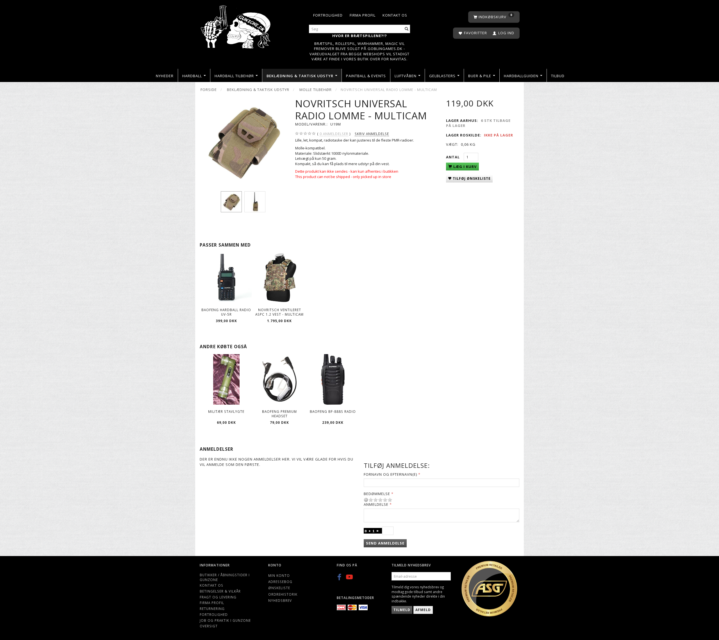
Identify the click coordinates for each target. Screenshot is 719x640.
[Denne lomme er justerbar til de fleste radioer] (243, 141)
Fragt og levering (218, 597)
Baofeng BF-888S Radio (333, 411)
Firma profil (363, 15)
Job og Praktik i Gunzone (225, 620)
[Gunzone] (236, 25)
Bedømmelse (377, 493)
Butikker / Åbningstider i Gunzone (225, 577)
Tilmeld (401, 609)
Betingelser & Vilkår (220, 591)
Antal (453, 157)
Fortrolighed (328, 15)
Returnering (212, 608)
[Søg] (407, 29)
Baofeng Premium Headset (279, 413)
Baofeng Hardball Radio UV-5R (226, 312)
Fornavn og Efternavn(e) (390, 474)
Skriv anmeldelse (372, 133)
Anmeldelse (376, 504)
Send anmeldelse (385, 543)
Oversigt (209, 626)
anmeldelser (334, 133)
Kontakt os (395, 15)
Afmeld (423, 609)
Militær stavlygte (226, 411)
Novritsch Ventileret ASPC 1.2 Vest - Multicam (279, 312)
